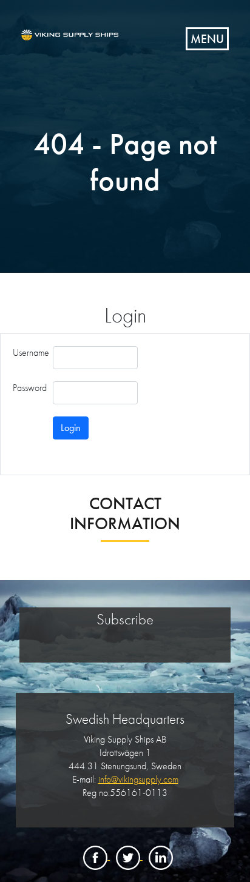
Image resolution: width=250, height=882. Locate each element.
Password (30, 387)
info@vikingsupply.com (138, 779)
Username (31, 352)
